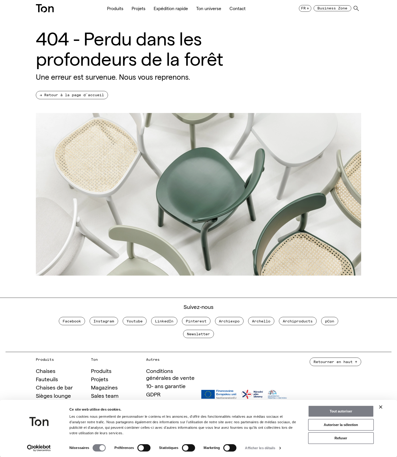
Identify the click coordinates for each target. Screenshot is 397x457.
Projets (138, 8)
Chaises (45, 370)
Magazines (104, 387)
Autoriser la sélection (341, 425)
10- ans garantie (166, 385)
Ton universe (208, 8)
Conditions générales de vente (170, 374)
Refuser (341, 438)
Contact (238, 8)
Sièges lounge (53, 395)
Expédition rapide (171, 8)
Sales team (105, 395)
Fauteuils (47, 378)
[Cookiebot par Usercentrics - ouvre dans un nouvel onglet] (39, 448)
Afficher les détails (260, 448)
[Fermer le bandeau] (380, 407)
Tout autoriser (341, 411)
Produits (115, 8)
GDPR (153, 394)
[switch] (143, 447)
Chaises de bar (54, 387)
